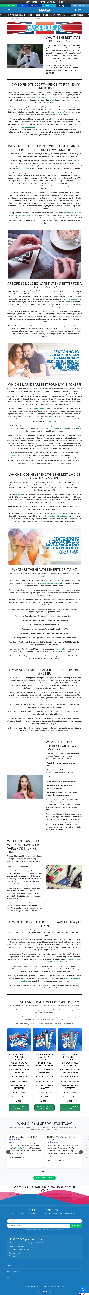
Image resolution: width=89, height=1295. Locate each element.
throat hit (52, 421)
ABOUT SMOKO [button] (13, 1272)
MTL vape (33, 166)
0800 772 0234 (17, 1253)
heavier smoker (24, 969)
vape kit (53, 100)
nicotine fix (62, 112)
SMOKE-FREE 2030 (15, 697)
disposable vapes (28, 127)
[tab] (43, 1171)
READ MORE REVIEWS (44, 1178)
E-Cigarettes (20, 494)
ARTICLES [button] (11, 1278)
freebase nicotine (61, 428)
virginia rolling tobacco (18, 455)
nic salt (76, 428)
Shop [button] (9, 1265)
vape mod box (54, 311)
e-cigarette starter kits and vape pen (56, 516)
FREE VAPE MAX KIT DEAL (70, 1107)
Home (9, 19)
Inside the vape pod (70, 299)
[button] (11, 10)
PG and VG (39, 408)
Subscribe (75, 1226)
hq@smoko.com (17, 1256)
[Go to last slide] (8, 1152)
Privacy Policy (60, 1229)
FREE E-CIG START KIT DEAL (19, 1107)
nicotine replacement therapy (50, 583)
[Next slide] (81, 1152)
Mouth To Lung (35, 388)
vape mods (51, 173)
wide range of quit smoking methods (41, 97)
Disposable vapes (22, 168)
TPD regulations (50, 485)
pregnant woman (63, 649)
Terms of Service (50, 1229)
